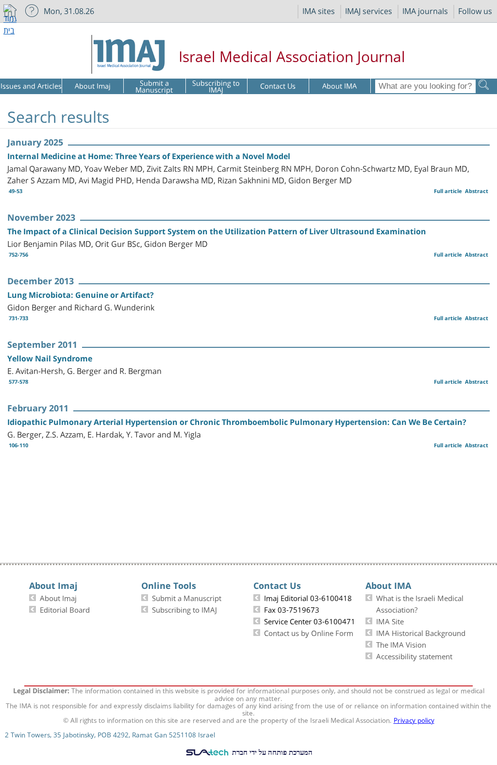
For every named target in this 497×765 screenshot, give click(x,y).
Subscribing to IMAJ (184, 609)
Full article (448, 191)
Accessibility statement (414, 655)
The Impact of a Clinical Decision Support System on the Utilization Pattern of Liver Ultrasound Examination (216, 231)
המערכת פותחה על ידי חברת (271, 752)
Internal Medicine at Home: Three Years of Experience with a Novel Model (148, 156)
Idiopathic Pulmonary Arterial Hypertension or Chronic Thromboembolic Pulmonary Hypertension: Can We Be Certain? (236, 422)
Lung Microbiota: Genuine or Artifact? (80, 295)
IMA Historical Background (420, 632)
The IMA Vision (401, 644)
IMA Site (390, 620)
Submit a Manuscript (186, 597)
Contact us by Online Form (308, 632)
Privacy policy (414, 719)
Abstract (476, 191)
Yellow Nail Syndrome (49, 358)
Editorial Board (65, 609)
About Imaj (58, 597)
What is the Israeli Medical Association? (420, 603)
